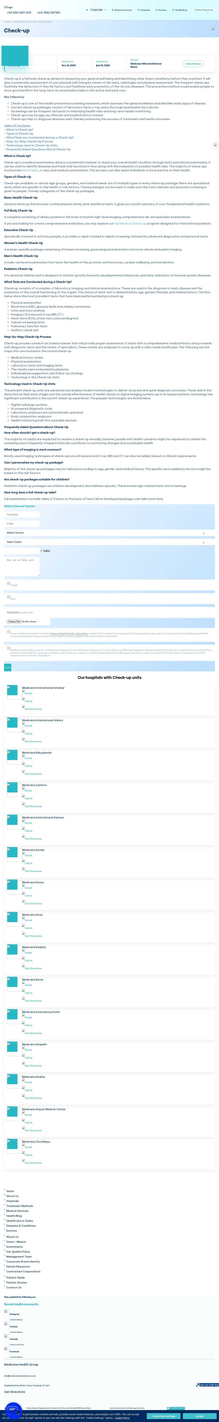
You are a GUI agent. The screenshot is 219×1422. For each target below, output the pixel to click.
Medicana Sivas (32, 914)
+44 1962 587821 (48, 12)
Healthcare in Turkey (19, 1220)
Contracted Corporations (23, 1271)
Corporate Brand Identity (23, 1261)
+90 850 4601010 (178, 1408)
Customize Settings (163, 1416)
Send (7, 667)
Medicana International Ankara (42, 720)
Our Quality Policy (18, 1251)
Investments (14, 1246)
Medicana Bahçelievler (37, 752)
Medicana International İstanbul (43, 687)
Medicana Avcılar (33, 849)
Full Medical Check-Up (130, 223)
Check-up (45, 21)
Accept (200, 1416)
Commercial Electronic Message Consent (127, 1408)
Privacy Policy (85, 1408)
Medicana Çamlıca (34, 785)
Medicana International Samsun (43, 817)
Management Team (19, 1256)
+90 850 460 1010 (19, 12)
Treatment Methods (19, 1206)
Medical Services (25, 21)
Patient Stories (16, 1282)
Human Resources (18, 1266)
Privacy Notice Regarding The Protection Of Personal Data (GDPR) (53, 1408)
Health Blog (14, 1215)
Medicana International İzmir (41, 1012)
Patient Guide (15, 1277)
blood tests (30, 170)
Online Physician (204, 9)
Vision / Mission (16, 1241)
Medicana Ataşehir (34, 1044)
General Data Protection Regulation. (69, 633)
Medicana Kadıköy (34, 947)
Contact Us (14, 1287)
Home (8, 21)
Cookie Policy (122, 1417)
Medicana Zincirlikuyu (36, 1141)
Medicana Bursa (32, 979)
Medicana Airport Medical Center (44, 1109)
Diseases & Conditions (21, 1225)
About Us (12, 1196)
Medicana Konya (33, 882)
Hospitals (12, 1201)
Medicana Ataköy (33, 1076)
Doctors (11, 1230)
